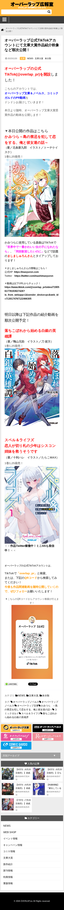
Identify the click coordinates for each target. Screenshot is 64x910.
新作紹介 (8, 864)
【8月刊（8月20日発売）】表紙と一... (23, 772)
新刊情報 (8, 870)
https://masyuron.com (26, 272)
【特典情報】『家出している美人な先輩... (54, 788)
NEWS (30, 58)
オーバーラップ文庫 (28, 705)
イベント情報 (10, 838)
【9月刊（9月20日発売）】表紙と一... (23, 788)
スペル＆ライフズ (30, 713)
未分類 (48, 58)
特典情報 (8, 877)
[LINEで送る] (11, 684)
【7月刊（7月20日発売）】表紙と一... (23, 803)
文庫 (23, 58)
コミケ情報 (9, 851)
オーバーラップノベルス (26, 702)
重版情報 (8, 883)
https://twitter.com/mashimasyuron (33, 276)
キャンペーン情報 (12, 845)
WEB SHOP (9, 832)
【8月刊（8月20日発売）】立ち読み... (54, 772)
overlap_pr (26, 573)
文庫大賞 (39, 58)
